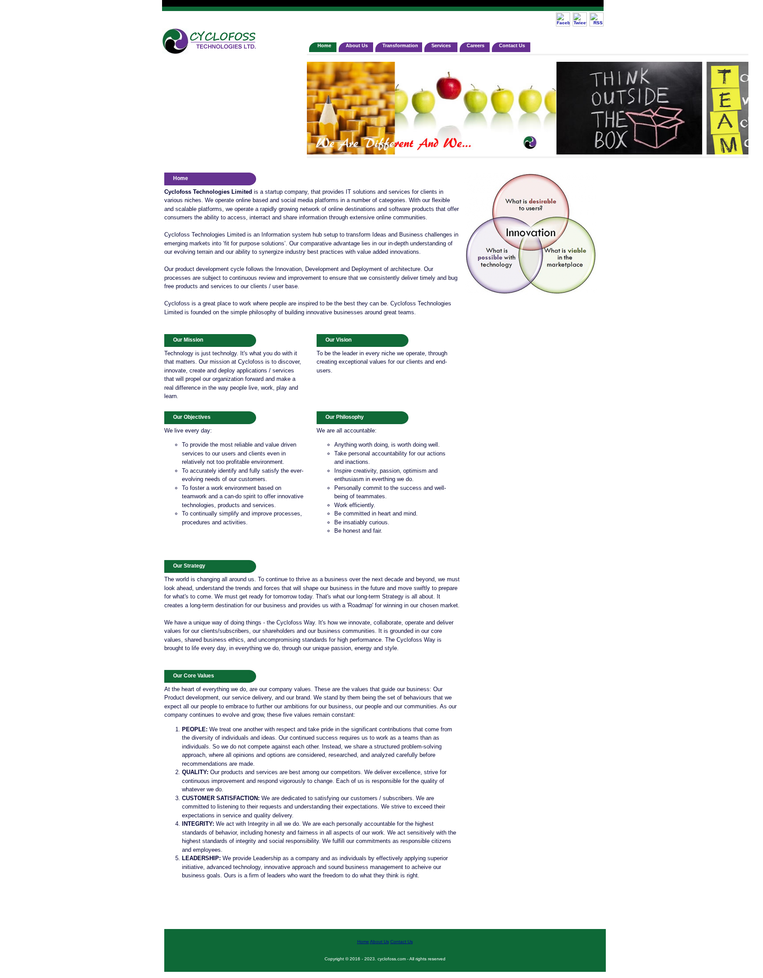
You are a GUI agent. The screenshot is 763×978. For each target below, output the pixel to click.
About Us (357, 45)
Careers (476, 45)
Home (324, 45)
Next (737, 106)
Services (442, 45)
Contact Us (512, 45)
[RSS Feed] (596, 25)
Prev (318, 106)
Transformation (400, 45)
